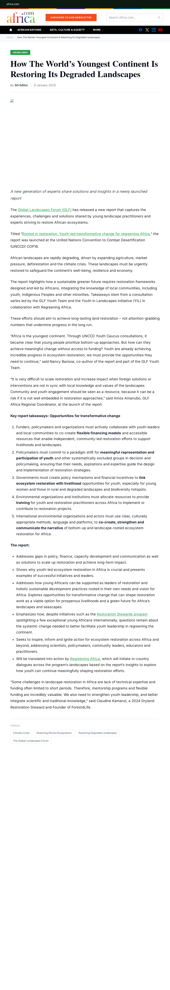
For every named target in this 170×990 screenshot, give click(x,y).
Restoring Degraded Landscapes (98, 732)
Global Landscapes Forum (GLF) (45, 210)
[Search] (159, 17)
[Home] (11, 30)
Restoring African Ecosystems (54, 732)
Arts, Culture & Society (67, 29)
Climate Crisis (21, 732)
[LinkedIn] (154, 30)
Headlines (20, 52)
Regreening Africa (85, 659)
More (97, 29)
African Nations (29, 29)
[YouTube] (160, 30)
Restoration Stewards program (122, 614)
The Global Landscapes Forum (31, 740)
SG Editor (21, 85)
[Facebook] (140, 30)
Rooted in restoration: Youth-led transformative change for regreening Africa (86, 234)
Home (10, 37)
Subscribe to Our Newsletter (71, 17)
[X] (147, 30)
